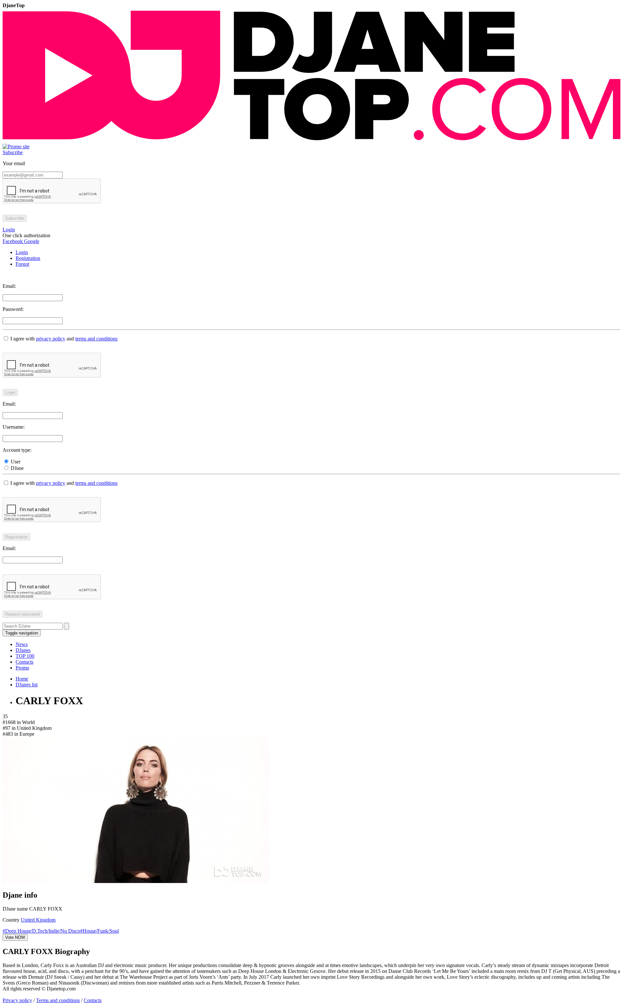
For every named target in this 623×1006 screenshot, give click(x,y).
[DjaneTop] (311, 140)
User (14, 461)
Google (31, 241)
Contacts (24, 662)
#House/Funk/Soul (99, 931)
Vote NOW (15, 937)
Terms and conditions (58, 1000)
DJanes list (27, 684)
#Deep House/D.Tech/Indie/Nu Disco (41, 931)
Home (22, 678)
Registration (28, 258)
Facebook (13, 241)
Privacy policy (17, 1000)
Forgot (22, 264)
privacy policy (50, 338)
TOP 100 (25, 656)
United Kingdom (38, 920)
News (22, 644)
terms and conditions (96, 338)
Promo (22, 667)
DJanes (23, 650)
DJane (16, 468)
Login (22, 252)
